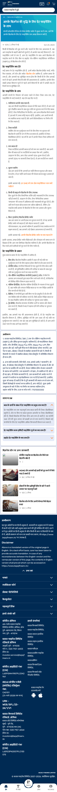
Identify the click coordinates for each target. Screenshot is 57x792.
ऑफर (38, 790)
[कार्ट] (53, 4)
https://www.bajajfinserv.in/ (15, 566)
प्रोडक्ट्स (28, 785)
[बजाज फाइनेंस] (13, 3)
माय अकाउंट (51, 790)
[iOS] (40, 695)
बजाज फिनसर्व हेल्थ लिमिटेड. (35, 666)
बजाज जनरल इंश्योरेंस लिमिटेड (35, 635)
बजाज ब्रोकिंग (32, 660)
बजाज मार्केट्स (33, 648)
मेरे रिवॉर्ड (18, 790)
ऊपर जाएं (29, 571)
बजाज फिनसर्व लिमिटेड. (36, 625)
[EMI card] (42, 4)
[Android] (33, 695)
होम (6, 790)
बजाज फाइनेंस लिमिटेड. (36, 630)
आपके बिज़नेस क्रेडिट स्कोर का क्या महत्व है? (36, 235)
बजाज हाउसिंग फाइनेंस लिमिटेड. (36, 654)
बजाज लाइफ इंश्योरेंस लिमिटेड (35, 643)
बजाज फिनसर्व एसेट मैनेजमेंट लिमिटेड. (35, 673)
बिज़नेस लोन (30, 74)
